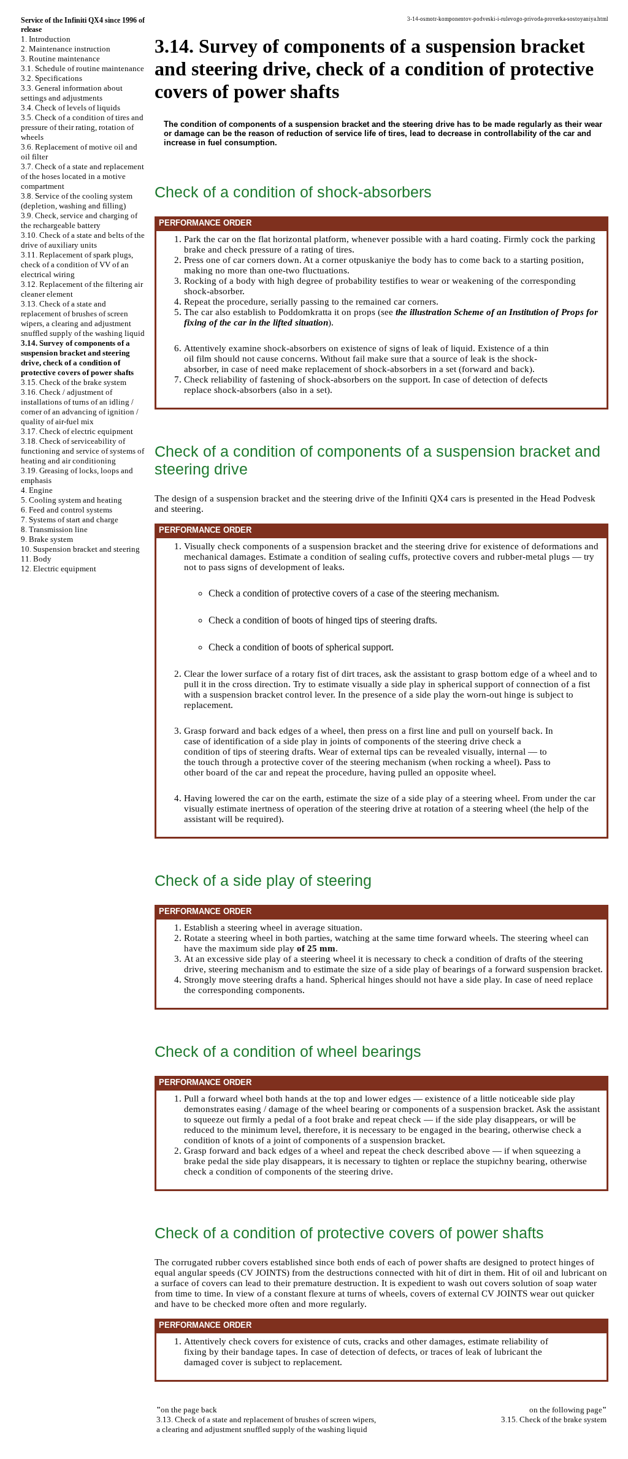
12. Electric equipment (58, 568)
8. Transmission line (54, 529)
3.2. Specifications (51, 78)
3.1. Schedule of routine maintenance (82, 68)
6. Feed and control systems (66, 509)
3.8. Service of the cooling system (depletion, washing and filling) (76, 200)
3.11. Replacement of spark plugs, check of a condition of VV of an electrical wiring (77, 264)
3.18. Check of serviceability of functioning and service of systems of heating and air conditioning (82, 450)
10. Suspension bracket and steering (80, 549)
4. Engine (37, 490)
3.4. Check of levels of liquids (70, 107)
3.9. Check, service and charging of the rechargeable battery (79, 220)
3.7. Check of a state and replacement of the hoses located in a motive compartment (82, 176)
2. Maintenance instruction (65, 48)
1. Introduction (46, 39)
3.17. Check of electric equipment (77, 431)
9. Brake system (47, 539)
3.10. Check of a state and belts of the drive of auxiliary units (83, 240)
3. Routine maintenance (60, 58)
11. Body (36, 558)
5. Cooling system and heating (71, 500)
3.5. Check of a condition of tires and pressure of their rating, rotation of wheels (82, 127)
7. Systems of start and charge (69, 519)
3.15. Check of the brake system (73, 382)
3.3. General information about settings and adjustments (72, 92)
